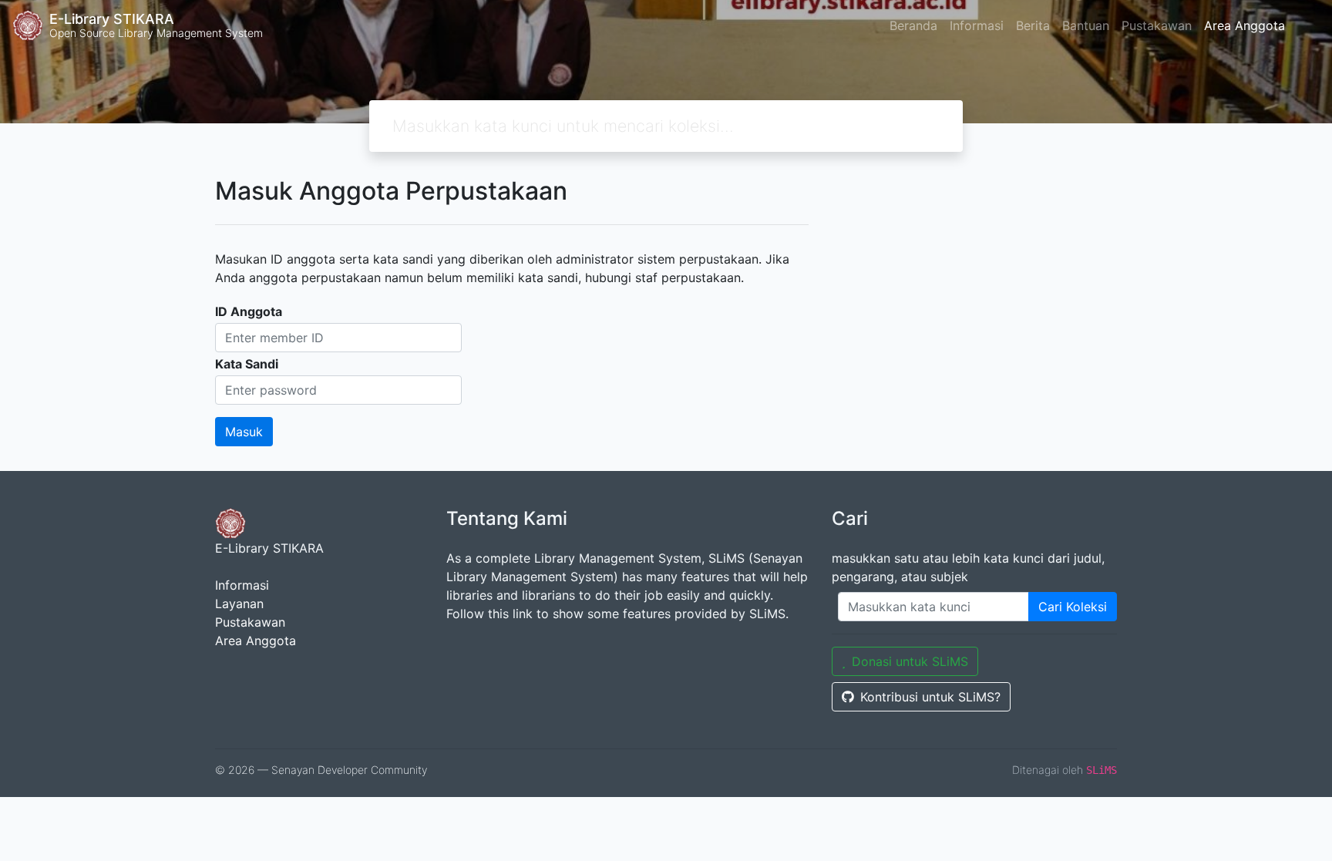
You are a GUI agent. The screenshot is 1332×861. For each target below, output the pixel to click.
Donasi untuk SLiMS (910, 661)
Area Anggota (1244, 25)
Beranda (913, 25)
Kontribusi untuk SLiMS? (930, 697)
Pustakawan (1157, 25)
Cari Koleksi (1072, 606)
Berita (1033, 25)
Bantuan (1085, 25)
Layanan (239, 603)
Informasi (977, 25)
